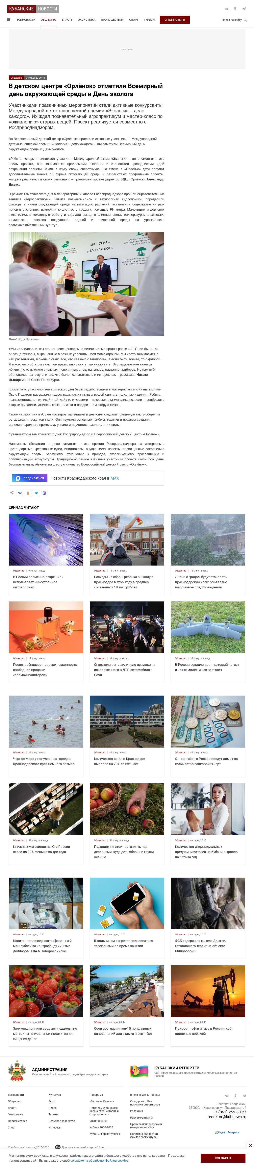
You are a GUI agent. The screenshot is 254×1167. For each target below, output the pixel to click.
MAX (115, 478)
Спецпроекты (175, 19)
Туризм (149, 19)
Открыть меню (9, 20)
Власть (67, 19)
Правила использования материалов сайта (146, 1126)
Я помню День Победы (145, 1094)
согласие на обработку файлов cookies (99, 1160)
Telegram (244, 9)
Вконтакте (226, 9)
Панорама (96, 1094)
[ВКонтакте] (20, 493)
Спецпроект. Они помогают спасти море (145, 1103)
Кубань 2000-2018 (101, 1127)
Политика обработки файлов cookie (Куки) (144, 1135)
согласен (223, 1158)
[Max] (44, 493)
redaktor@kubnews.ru (227, 1116)
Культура (55, 1094)
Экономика (86, 19)
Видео (53, 1107)
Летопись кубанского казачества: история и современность (104, 1111)
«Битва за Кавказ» (101, 1101)
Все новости (25, 19)
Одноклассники (235, 9)
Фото (52, 1101)
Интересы (55, 1127)
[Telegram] (36, 493)
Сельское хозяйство (62, 1121)
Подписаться (34, 478)
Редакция (136, 1111)
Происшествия (112, 19)
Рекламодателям (141, 1117)
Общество (48, 19)
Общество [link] (18, 570)
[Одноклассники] (28, 493)
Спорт (133, 19)
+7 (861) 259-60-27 (229, 1112)
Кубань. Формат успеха (104, 1133)
